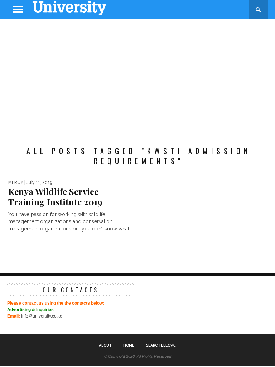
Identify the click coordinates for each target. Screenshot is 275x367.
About (105, 345)
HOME (128, 345)
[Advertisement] (137, 77)
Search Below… (161, 345)
